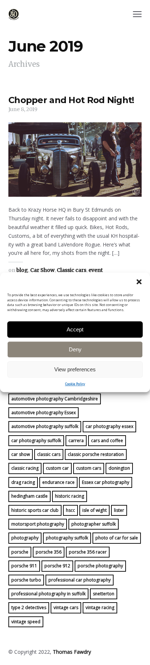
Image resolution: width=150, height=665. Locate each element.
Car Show (42, 270)
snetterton (103, 594)
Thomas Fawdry (72, 651)
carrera (76, 440)
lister (119, 510)
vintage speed (25, 622)
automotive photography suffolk (44, 426)
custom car (57, 468)
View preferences (75, 369)
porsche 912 (57, 566)
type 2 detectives (28, 607)
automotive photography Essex (43, 412)
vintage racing (100, 607)
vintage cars (66, 607)
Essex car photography (105, 482)
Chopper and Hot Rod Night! (71, 100)
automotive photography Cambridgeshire (54, 399)
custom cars (88, 468)
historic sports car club (35, 510)
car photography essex (109, 426)
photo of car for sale (116, 538)
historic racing (69, 496)
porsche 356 (49, 552)
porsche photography (100, 566)
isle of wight (94, 510)
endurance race (58, 482)
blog (22, 270)
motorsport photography (37, 524)
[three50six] (13, 14)
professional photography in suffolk (48, 594)
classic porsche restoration (96, 454)
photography (25, 538)
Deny (75, 349)
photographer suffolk (93, 524)
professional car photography (79, 580)
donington (119, 468)
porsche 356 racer (88, 552)
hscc (70, 510)
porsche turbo (26, 580)
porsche (19, 552)
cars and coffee (107, 440)
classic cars (48, 454)
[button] (139, 281)
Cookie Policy (75, 384)
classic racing (25, 468)
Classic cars (71, 270)
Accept (75, 329)
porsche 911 (24, 566)
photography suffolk (67, 538)
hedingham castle (29, 496)
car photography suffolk (36, 440)
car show (20, 454)
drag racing (23, 482)
